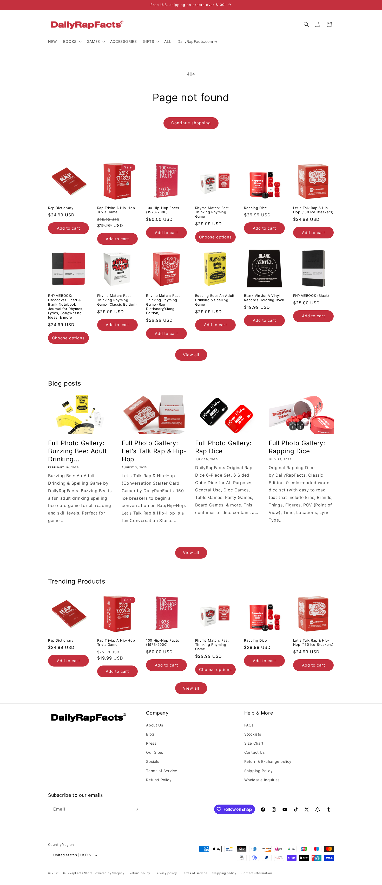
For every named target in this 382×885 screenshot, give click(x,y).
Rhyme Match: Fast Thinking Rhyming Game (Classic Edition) (117, 299)
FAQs (249, 725)
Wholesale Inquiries (262, 780)
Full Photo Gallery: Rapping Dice (297, 447)
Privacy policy (166, 873)
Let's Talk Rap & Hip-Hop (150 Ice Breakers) (313, 210)
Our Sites (154, 752)
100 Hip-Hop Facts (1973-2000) (162, 210)
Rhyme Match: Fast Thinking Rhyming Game (212, 212)
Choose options (215, 237)
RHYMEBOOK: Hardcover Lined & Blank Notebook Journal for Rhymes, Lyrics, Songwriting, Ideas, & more (65, 306)
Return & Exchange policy (268, 761)
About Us (154, 725)
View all (191, 354)
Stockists (252, 734)
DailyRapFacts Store (77, 873)
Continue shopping (191, 122)
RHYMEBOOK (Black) (311, 295)
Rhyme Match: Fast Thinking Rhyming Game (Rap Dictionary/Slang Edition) (163, 304)
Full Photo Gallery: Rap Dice (223, 447)
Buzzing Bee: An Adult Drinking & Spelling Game (215, 299)
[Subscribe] (136, 809)
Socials (152, 761)
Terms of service (194, 873)
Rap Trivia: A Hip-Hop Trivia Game (116, 210)
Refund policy (139, 873)
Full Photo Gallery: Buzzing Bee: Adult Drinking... (77, 451)
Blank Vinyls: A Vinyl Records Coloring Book (264, 297)
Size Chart (254, 743)
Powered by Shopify (109, 873)
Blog (150, 734)
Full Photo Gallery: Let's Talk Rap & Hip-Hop (154, 451)
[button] (72, 41)
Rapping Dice (255, 208)
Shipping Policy (258, 771)
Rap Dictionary (60, 208)
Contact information (256, 873)
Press (151, 743)
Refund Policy (159, 780)
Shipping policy (224, 873)
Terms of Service (161, 771)
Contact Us (254, 752)
